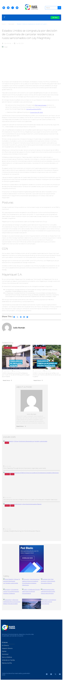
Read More (6, 380)
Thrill (12, 474)
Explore (7, 474)
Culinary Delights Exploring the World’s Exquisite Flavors (21, 531)
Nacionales (11, 24)
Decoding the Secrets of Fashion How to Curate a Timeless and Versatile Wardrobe (30, 499)
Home (3, 24)
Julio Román (7, 43)
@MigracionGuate (40, 105)
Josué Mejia (6, 371)
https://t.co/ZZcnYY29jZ (33, 109)
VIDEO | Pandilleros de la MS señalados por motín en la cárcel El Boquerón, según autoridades (16, 374)
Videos (43, 347)
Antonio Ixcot (38, 371)
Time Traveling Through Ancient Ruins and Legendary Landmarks (24, 468)
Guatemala (7, 347)
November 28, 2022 (36, 112)
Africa (6, 442)
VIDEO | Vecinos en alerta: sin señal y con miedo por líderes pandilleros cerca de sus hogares (47, 374)
